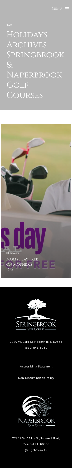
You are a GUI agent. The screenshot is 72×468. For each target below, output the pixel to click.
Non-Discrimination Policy (36, 378)
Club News (12, 253)
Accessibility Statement (36, 366)
